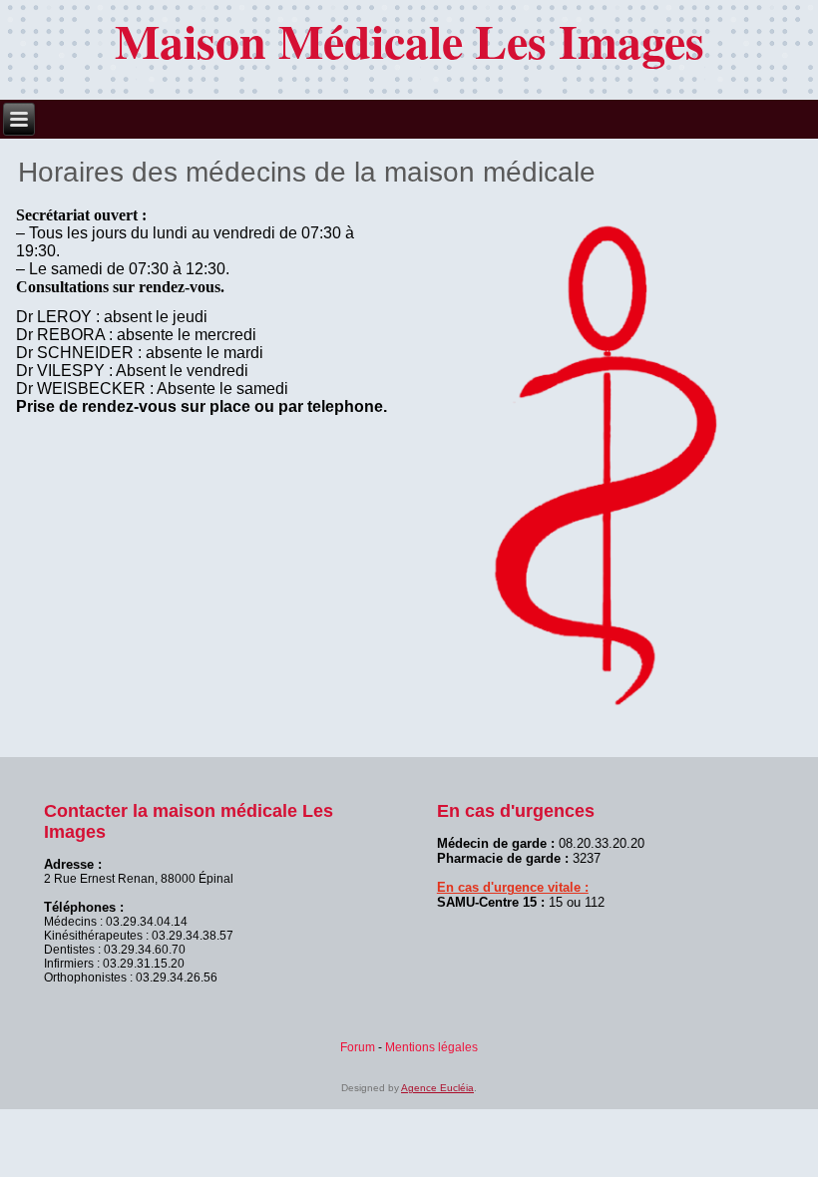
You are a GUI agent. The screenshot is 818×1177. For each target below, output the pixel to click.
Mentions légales (431, 1047)
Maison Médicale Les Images (409, 40)
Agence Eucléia (437, 1087)
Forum (357, 1047)
